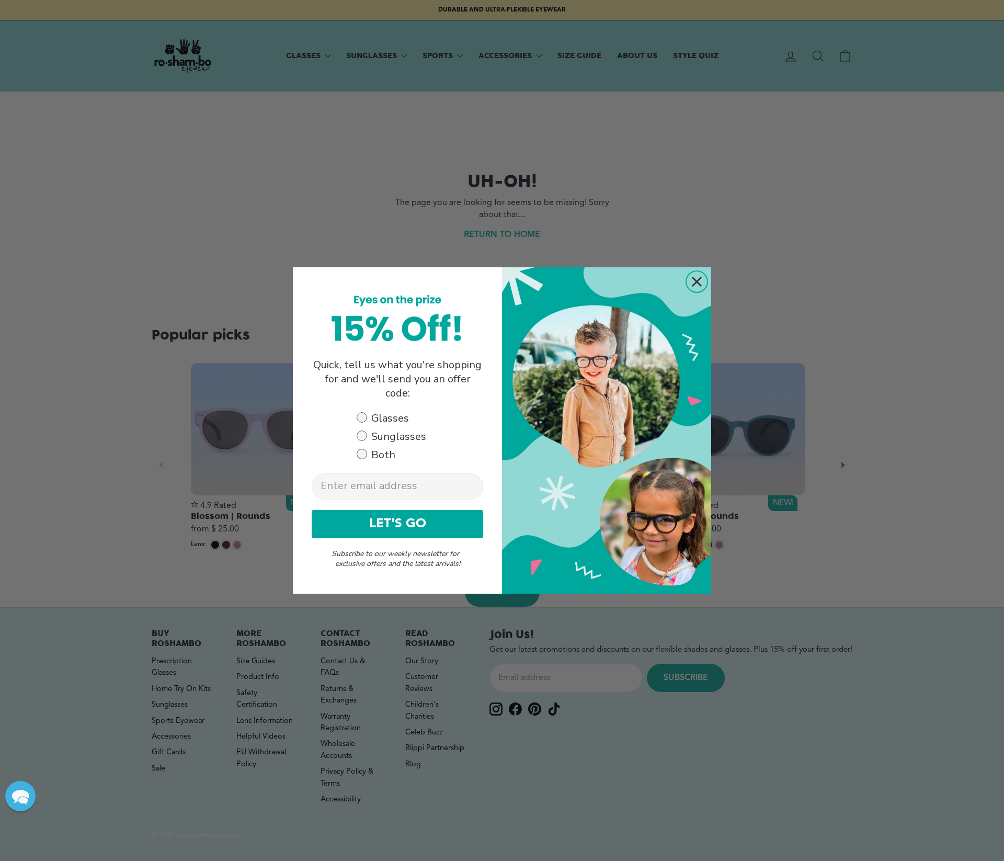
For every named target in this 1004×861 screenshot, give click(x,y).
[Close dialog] (697, 281)
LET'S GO (397, 524)
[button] (20, 796)
